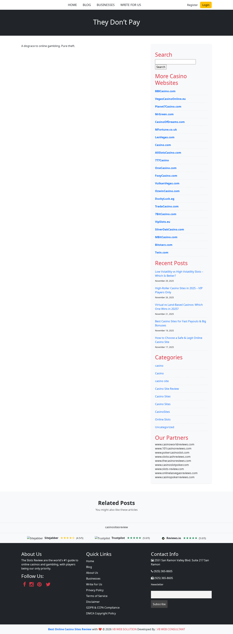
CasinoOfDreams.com (170, 122)
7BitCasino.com (165, 214)
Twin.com (161, 252)
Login (205, 5)
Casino (159, 373)
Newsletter (157, 584)
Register (192, 5)
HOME (72, 5)
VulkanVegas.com (167, 183)
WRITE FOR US (130, 5)
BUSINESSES (106, 5)
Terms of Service (96, 596)
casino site (162, 381)
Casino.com (163, 145)
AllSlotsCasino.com (168, 152)
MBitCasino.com (166, 237)
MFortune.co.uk (166, 129)
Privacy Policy (95, 590)
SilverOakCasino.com (169, 229)
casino (159, 366)
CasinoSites (162, 412)
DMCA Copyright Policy (101, 613)
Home (90, 561)
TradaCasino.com (167, 206)
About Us (92, 573)
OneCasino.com (166, 168)
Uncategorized (164, 427)
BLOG (87, 5)
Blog (89, 567)
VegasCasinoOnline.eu (170, 99)
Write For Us (94, 584)
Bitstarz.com (163, 245)
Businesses (93, 578)
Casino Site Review (167, 389)
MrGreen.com (164, 114)
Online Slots (163, 419)
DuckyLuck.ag (164, 199)
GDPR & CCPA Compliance (103, 607)
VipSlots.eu (162, 222)
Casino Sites (163, 396)
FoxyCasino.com (166, 176)
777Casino (162, 160)
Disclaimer (93, 602)
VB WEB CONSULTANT (171, 629)
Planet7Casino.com (168, 106)
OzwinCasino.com (167, 191)
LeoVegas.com (164, 137)
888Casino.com (165, 91)
